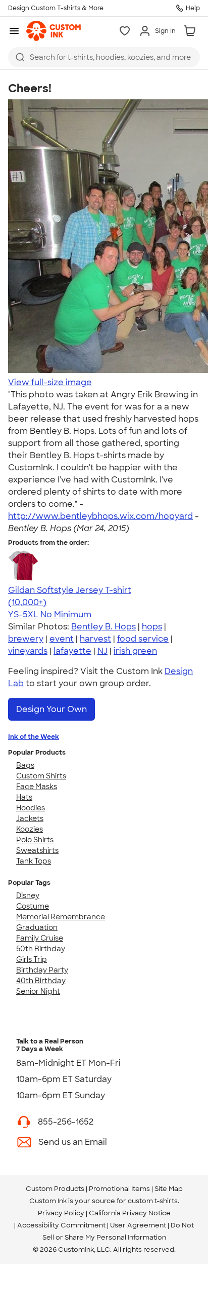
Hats (24, 797)
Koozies (29, 829)
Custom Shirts (41, 775)
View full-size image (50, 382)
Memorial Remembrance (60, 916)
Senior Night (38, 991)
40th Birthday (41, 980)
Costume (32, 906)
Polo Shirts (35, 839)
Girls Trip (31, 959)
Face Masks (36, 786)
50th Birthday (40, 948)
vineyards (27, 651)
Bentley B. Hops (103, 626)
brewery (25, 638)
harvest (95, 638)
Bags (25, 765)
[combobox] (104, 57)
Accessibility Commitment (61, 1225)
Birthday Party (42, 970)
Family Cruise (39, 938)
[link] (53, 31)
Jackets (29, 818)
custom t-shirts (153, 1201)
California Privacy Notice (130, 1213)
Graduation (37, 927)
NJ (102, 651)
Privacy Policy (61, 1213)
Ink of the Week (33, 736)
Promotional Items (119, 1188)
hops (152, 626)
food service (143, 638)
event (61, 638)
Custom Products (55, 1188)
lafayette (72, 651)
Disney (27, 895)
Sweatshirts (37, 850)
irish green (135, 651)
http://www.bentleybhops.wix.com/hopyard (100, 516)
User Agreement (138, 1225)
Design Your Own (51, 709)
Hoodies (30, 807)
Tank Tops (33, 861)
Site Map (168, 1188)
